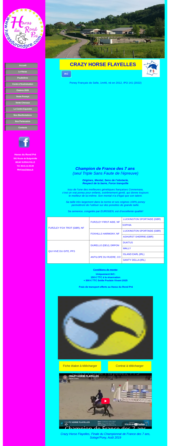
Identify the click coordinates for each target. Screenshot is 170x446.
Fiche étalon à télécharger (80, 365)
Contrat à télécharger (129, 365)
